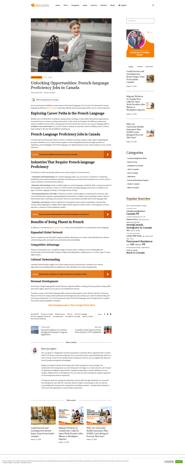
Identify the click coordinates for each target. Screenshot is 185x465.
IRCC (128, 230)
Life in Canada (132, 173)
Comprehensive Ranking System (134, 216)
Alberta (128, 205)
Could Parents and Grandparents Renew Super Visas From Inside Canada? (135, 76)
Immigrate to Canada (73, 316)
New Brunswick (149, 236)
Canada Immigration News (137, 158)
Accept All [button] (178, 461)
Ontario (132, 239)
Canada (144, 206)
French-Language (81, 314)
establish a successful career (42, 126)
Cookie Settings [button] (169, 461)
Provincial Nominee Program (137, 180)
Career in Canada (47, 314)
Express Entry (60, 314)
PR (143, 244)
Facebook (105, 314)
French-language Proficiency (41, 316)
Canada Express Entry (131, 208)
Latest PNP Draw (133, 236)
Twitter (108, 314)
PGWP (127, 244)
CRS (144, 216)
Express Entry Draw (144, 219)
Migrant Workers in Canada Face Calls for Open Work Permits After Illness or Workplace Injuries (71, 433)
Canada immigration (135, 211)
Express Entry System (132, 222)
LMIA (143, 236)
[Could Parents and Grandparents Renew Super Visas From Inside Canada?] (43, 416)
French (70, 314)
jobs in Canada (88, 316)
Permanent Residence (39, 319)
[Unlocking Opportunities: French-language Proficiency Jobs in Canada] (71, 45)
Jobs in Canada (36, 77)
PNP (132, 244)
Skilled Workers (145, 247)
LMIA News (131, 176)
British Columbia (136, 206)
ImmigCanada (58, 316)
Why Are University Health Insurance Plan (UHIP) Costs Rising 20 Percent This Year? (135, 131)
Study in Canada (133, 184)
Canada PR (35, 314)
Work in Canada (133, 187)
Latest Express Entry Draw (133, 233)
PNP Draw (138, 245)
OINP (127, 239)
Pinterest (111, 314)
